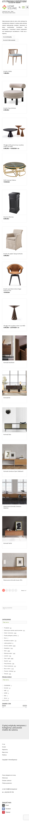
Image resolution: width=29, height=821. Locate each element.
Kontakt (4, 747)
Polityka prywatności (7, 783)
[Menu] (22, 7)
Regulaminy (5, 749)
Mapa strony (5, 752)
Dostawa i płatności (6, 780)
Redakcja (4, 755)
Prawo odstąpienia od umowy (9, 775)
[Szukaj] (18, 7)
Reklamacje (5, 778)
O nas (3, 744)
